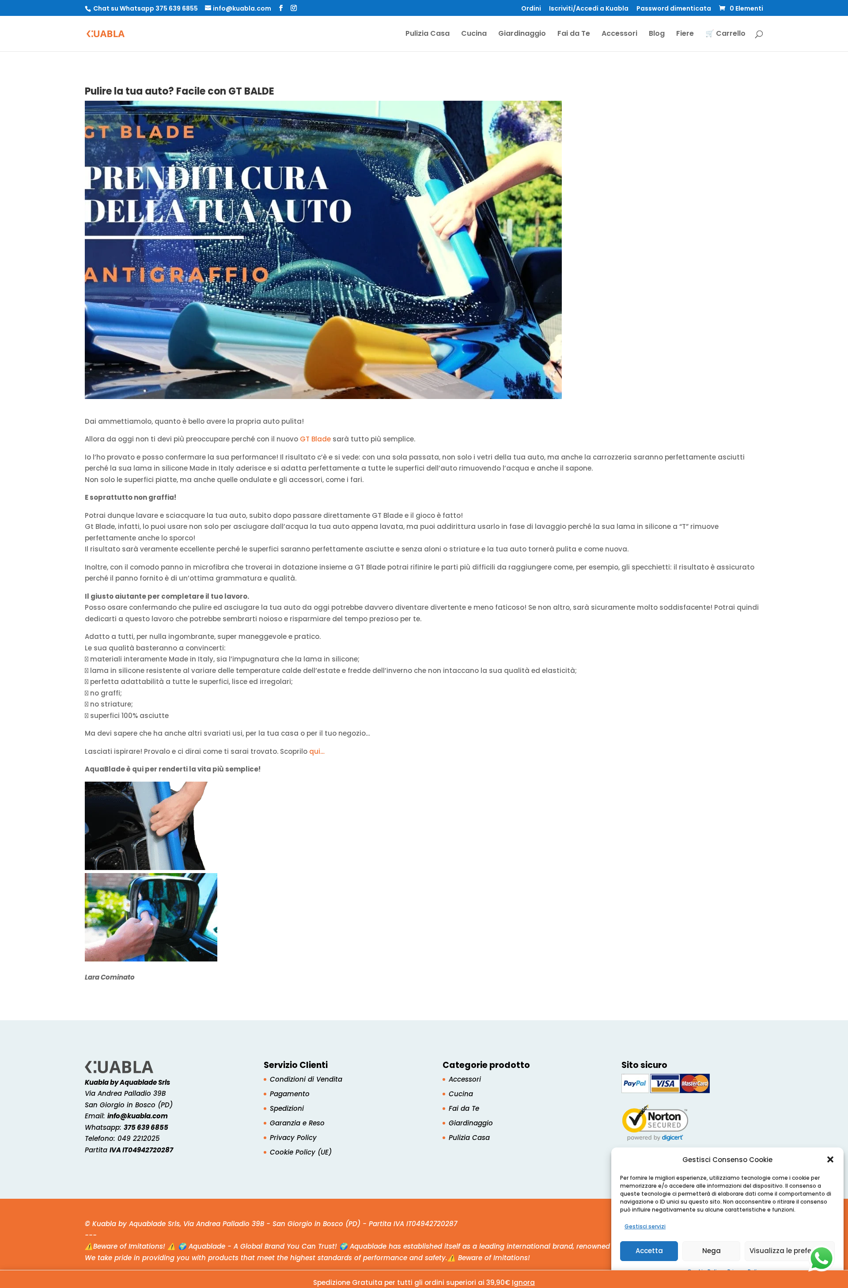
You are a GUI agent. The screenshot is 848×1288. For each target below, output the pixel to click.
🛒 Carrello (725, 34)
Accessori (619, 34)
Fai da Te (573, 34)
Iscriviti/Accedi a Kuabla (588, 9)
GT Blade (315, 439)
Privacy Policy (293, 1137)
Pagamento (290, 1093)
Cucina (474, 34)
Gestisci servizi (645, 1226)
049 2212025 (138, 1138)
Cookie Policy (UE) (301, 1152)
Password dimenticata (673, 9)
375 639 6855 (146, 1127)
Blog (657, 34)
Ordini (531, 9)
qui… (317, 751)
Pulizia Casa (427, 34)
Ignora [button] (523, 1282)
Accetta (649, 1250)
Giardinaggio (522, 34)
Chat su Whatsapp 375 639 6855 (145, 8)
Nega (711, 1250)
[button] (830, 1159)
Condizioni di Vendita (306, 1079)
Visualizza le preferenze (790, 1250)
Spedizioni (287, 1108)
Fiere (685, 34)
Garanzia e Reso (297, 1123)
